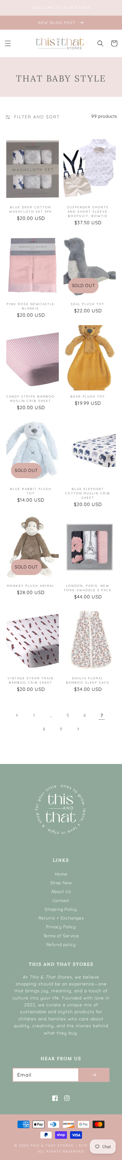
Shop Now (61, 882)
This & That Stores (52, 1145)
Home (61, 873)
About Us (61, 891)
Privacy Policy (61, 926)
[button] (8, 43)
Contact (61, 900)
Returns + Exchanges (61, 917)
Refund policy (61, 944)
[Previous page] (17, 715)
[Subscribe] (93, 1075)
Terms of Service (61, 935)
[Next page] (78, 729)
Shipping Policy (61, 909)
